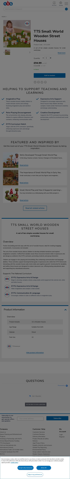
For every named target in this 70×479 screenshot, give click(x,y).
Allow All (43, 468)
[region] (35, 467)
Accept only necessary (26, 468)
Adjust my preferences (35, 474)
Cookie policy (14, 462)
